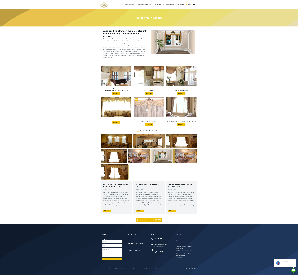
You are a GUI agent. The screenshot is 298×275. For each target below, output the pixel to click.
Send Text (192, 5)
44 (156, 130)
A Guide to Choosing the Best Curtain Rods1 (184, 247)
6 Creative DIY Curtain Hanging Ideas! (147, 185)
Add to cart (148, 124)
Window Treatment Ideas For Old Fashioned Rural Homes (115, 185)
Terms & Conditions (134, 250)
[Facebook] (186, 269)
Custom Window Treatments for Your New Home (180, 185)
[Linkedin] (195, 269)
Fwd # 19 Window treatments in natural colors (116, 119)
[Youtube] (192, 269)
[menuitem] (130, 4)
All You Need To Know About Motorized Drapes (183, 254)
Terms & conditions (138, 269)
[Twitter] (189, 269)
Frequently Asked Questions (136, 243)
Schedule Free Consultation (136, 247)
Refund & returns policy (152, 269)
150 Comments (187, 243)
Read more (115, 93)
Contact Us (131, 240)
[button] (173, 42)
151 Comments (188, 250)
